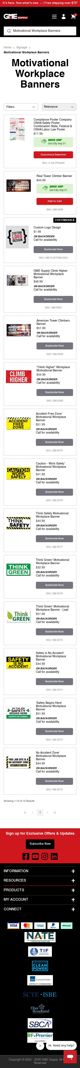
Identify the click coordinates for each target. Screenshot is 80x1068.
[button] (25, 812)
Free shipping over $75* (61, 3)
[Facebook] (26, 856)
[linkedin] (54, 856)
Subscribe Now (40, 844)
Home (7, 47)
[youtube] (35, 856)
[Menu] (54, 17)
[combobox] (40, 30)
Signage (21, 47)
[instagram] (45, 856)
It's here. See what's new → (22, 3)
